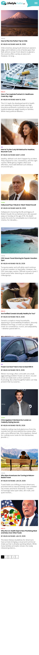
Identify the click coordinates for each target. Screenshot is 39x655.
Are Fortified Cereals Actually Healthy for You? (18, 313)
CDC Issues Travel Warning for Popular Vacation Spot (19, 259)
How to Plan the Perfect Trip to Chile (14, 41)
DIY (2, 147)
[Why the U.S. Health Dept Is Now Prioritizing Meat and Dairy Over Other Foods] (19, 513)
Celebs (3, 202)
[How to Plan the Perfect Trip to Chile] (19, 23)
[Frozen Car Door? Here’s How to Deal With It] (19, 349)
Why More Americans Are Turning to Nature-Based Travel (17, 476)
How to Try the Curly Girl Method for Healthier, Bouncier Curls (18, 150)
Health (3, 91)
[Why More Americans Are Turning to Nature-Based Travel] (19, 458)
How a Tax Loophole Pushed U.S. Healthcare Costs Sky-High (17, 95)
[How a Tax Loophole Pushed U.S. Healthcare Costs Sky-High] (19, 76)
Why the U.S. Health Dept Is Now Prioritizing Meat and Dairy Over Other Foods (19, 532)
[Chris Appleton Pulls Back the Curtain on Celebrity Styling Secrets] (19, 402)
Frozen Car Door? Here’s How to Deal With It (17, 367)
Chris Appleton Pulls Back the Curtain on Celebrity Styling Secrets (16, 421)
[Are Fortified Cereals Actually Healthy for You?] (19, 296)
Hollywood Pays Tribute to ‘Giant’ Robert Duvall (18, 205)
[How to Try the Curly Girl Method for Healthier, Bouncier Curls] (19, 132)
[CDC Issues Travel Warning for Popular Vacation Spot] (19, 240)
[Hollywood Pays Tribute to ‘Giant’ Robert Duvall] (19, 187)
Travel (3, 38)
